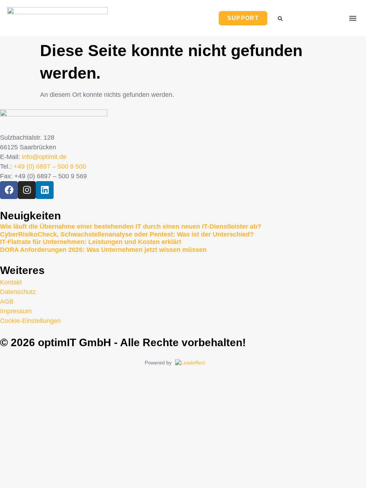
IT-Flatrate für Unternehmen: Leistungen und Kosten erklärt (90, 241)
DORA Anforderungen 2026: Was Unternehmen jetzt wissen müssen (103, 249)
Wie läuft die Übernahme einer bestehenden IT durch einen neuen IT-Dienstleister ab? (130, 226)
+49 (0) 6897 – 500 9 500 (50, 166)
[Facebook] (9, 190)
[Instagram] (27, 190)
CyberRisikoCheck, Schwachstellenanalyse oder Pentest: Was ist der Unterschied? (127, 234)
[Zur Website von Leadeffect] (198, 363)
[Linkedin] (45, 190)
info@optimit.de (44, 156)
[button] (353, 18)
